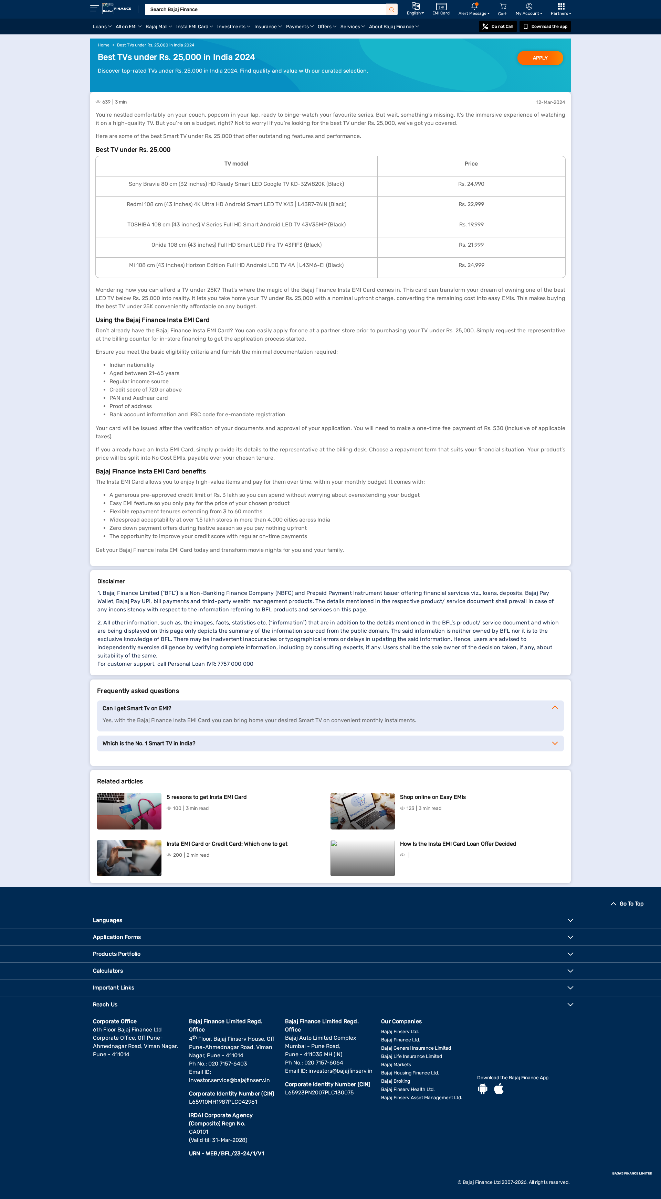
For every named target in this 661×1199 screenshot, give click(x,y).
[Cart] (503, 6)
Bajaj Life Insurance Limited (411, 1056)
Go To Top (632, 903)
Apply (540, 58)
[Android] (482, 1089)
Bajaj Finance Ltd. (400, 1040)
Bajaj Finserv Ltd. (400, 1032)
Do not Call (502, 26)
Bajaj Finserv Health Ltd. (408, 1089)
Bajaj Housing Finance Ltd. (410, 1073)
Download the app (549, 26)
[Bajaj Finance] (116, 8)
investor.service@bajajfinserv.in (229, 1080)
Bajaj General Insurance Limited (416, 1048)
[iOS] (498, 1089)
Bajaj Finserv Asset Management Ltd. (421, 1098)
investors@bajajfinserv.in (340, 1071)
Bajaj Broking (395, 1081)
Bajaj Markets (396, 1065)
